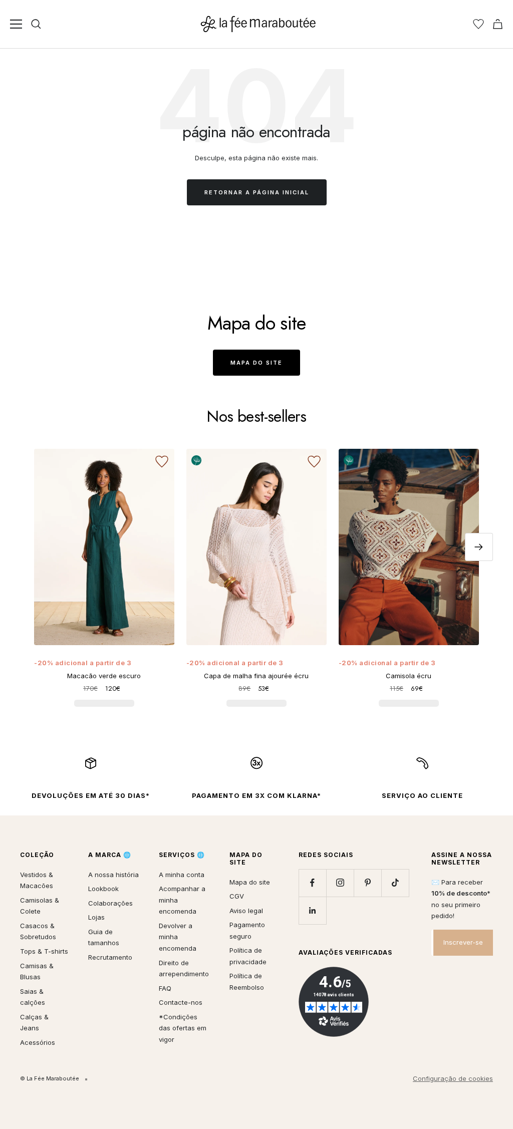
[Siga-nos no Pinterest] (367, 883)
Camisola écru (408, 676)
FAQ (165, 988)
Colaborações (110, 903)
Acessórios (37, 1042)
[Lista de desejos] (478, 24)
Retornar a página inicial (256, 192)
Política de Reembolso (246, 981)
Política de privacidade (248, 956)
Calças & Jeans (34, 1022)
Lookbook (103, 889)
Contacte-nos (180, 1002)
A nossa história (113, 875)
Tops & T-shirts (44, 951)
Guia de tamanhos (103, 937)
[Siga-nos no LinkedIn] (312, 910)
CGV (236, 896)
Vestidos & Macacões (36, 880)
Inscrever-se (463, 942)
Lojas (96, 917)
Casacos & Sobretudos (38, 931)
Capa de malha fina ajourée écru (256, 676)
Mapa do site (256, 362)
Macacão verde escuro (104, 676)
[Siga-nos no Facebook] (312, 883)
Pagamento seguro (247, 930)
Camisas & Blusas (37, 971)
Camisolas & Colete (39, 906)
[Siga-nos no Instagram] (340, 883)
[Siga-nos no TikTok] (395, 883)
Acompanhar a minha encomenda (182, 900)
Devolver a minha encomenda (177, 937)
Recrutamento (110, 957)
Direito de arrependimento (184, 968)
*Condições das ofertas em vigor (182, 1028)
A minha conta (181, 875)
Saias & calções (32, 997)
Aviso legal (246, 911)
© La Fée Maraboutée (49, 1078)
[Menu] (16, 24)
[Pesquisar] (36, 24)
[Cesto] (497, 24)
